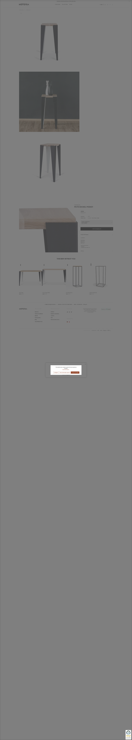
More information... (66, 369)
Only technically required (65, 372)
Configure (56, 372)
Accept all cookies (75, 372)
